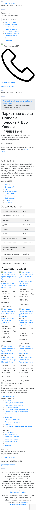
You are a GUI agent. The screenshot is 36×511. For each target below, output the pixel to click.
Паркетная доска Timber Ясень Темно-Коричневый (26, 360)
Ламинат (8, 400)
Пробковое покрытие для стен (16, 412)
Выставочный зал (11, 434)
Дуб (6, 189)
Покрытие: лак (10, 196)
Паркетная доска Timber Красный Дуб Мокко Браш (8, 285)
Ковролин (8, 417)
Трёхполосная (10, 198)
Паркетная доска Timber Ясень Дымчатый (7, 320)
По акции (8, 202)
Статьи (7, 38)
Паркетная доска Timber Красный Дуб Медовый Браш (8, 360)
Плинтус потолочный (12, 422)
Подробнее (7, 306)
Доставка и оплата (12, 31)
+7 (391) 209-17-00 (8, 3)
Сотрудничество (11, 36)
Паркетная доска (11, 407)
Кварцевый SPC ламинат (14, 403)
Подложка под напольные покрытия (18, 426)
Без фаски (9, 200)
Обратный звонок (7, 396)
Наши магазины (11, 29)
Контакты (8, 40)
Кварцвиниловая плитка (14, 405)
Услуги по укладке (12, 33)
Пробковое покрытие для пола (16, 409)
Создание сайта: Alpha (18, 492)
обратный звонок (7, 86)
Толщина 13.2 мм (11, 191)
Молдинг (8, 424)
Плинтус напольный (12, 420)
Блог (6, 443)
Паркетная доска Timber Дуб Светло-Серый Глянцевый (26, 323)
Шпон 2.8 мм (9, 194)
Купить (18, 156)
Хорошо (18, 507)
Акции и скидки (11, 24)
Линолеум (8, 414)
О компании (9, 27)
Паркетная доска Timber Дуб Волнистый (25, 283)
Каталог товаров (11, 22)
